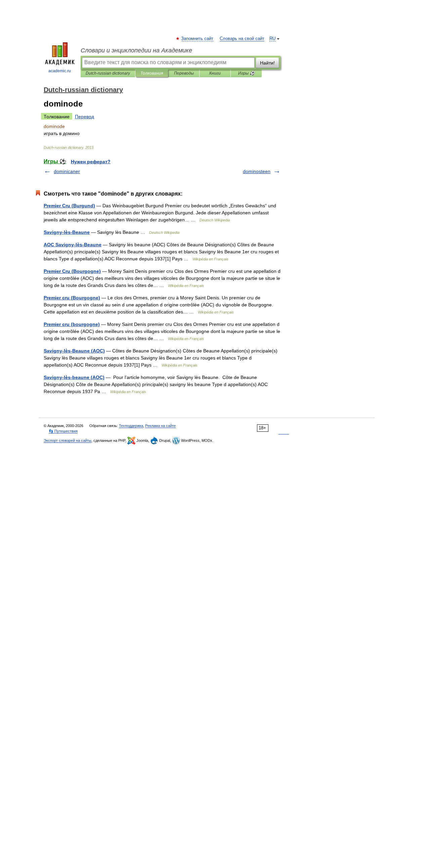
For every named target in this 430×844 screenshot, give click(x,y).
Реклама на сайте (160, 426)
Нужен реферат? (91, 161)
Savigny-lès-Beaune (67, 232)
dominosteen (256, 171)
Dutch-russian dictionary (108, 73)
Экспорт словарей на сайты (67, 440)
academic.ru (59, 71)
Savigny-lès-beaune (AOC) (74, 377)
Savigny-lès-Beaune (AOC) (74, 350)
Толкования (151, 73)
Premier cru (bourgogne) (72, 324)
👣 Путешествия (63, 431)
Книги (215, 73)
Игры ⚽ (246, 73)
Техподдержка (131, 426)
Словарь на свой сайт (242, 38)
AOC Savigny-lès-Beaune (72, 244)
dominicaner (67, 171)
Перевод (84, 116)
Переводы (184, 73)
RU (272, 38)
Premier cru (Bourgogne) (72, 297)
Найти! (267, 63)
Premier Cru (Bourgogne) (72, 271)
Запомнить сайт (197, 38)
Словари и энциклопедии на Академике (136, 50)
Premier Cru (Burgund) (69, 205)
